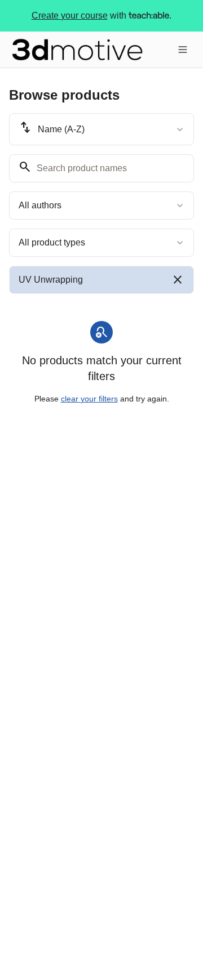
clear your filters (89, 398)
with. (102, 15)
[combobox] (101, 129)
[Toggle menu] (182, 49)
